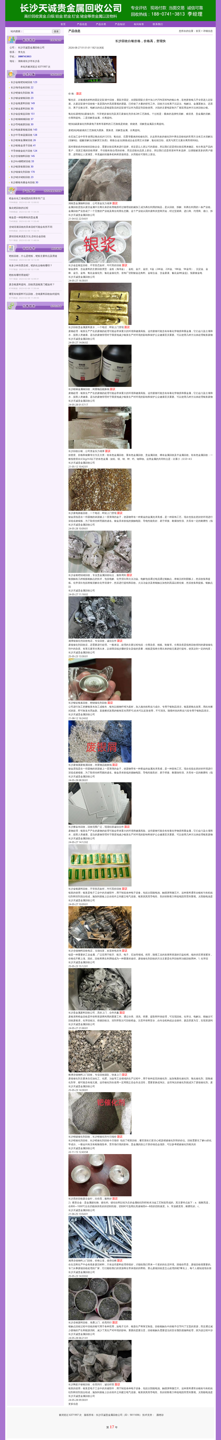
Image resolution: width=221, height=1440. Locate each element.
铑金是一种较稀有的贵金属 (23, 217)
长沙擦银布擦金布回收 (23, 182)
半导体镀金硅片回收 (21, 150)
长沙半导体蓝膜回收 (21, 135)
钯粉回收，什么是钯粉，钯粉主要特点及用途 (33, 256)
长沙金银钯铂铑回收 (21, 82)
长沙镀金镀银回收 (20, 98)
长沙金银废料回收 (20, 103)
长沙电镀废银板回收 (21, 129)
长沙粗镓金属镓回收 (21, 140)
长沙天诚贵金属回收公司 (81, 215)
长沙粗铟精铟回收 (20, 119)
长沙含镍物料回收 (20, 156)
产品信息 (82, 24)
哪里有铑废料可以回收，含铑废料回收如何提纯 (34, 294)
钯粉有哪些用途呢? (19, 275)
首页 (63, 24)
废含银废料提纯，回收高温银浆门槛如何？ (32, 284)
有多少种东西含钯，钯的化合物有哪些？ (30, 265)
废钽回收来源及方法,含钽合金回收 (27, 236)
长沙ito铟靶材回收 (21, 161)
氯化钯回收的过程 (18, 207)
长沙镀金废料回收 (20, 108)
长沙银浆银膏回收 (20, 166)
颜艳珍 (160, 1414)
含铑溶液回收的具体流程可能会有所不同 (30, 226)
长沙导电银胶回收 (20, 124)
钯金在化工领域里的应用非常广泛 (27, 198)
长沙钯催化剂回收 (20, 92)
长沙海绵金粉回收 (20, 87)
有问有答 (139, 24)
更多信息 (73, 1403)
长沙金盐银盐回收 (20, 113)
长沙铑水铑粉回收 (20, 177)
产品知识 (120, 24)
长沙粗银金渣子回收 (21, 145)
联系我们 (158, 24)
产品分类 (101, 24)
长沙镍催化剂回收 (20, 171)
